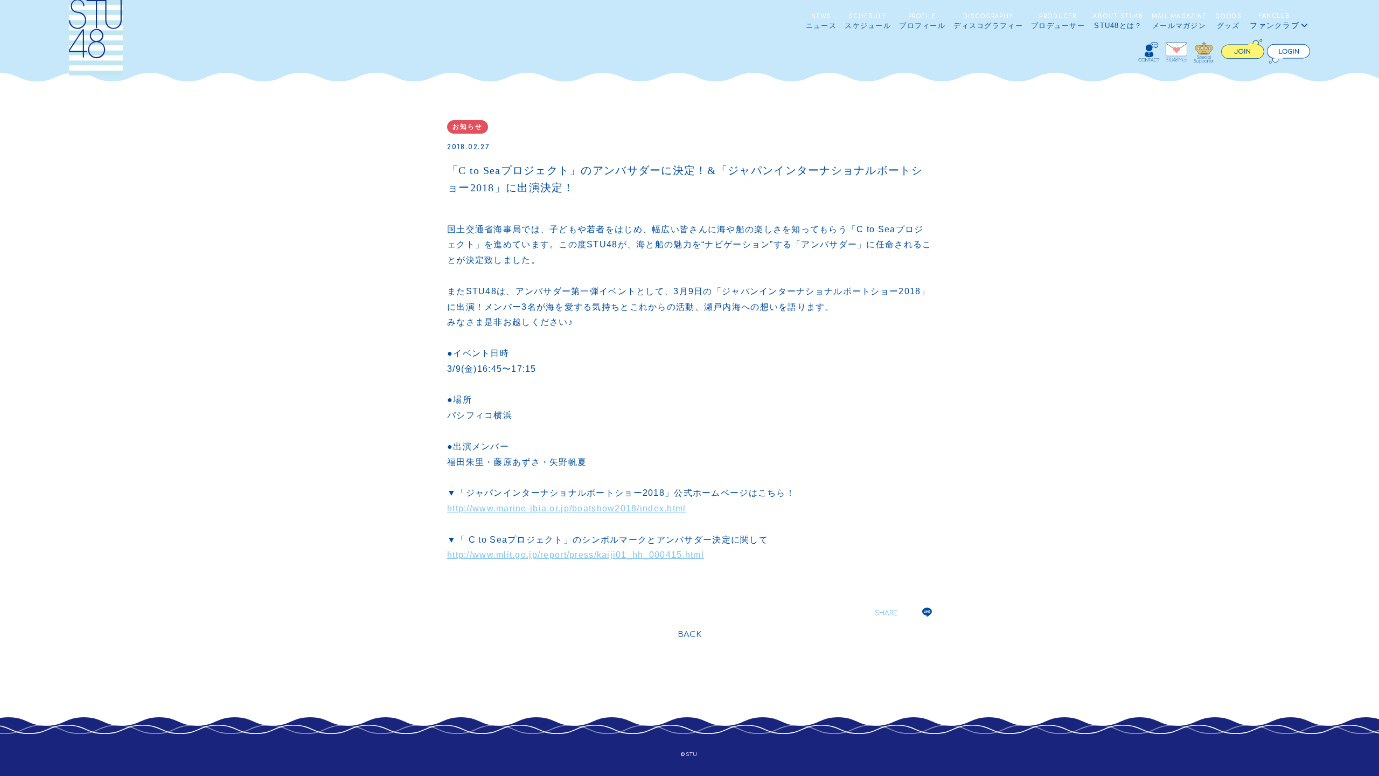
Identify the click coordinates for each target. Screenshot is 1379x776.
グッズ (1228, 21)
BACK (690, 634)
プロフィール (922, 21)
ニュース (821, 21)
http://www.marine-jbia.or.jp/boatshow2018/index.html (566, 508)
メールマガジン (1179, 21)
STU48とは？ (1118, 21)
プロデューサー (1058, 21)
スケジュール (868, 21)
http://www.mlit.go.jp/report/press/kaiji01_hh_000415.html (575, 554)
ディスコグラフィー (988, 21)
